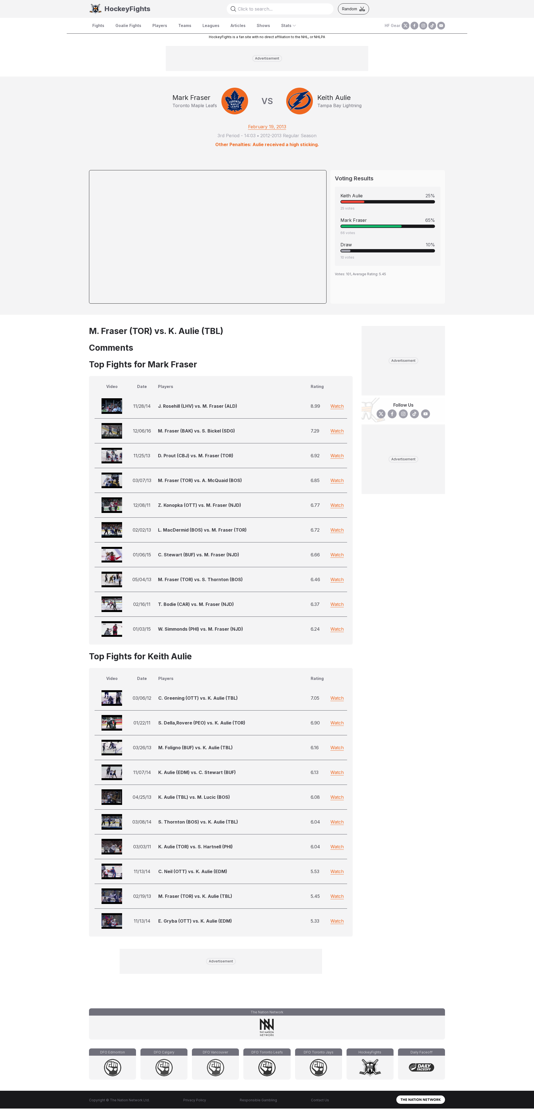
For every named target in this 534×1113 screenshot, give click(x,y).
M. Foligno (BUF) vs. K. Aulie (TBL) (195, 747)
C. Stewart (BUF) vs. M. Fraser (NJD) (198, 554)
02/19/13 (142, 896)
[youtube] (441, 26)
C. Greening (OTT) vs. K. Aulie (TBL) (198, 698)
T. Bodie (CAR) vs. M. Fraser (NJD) (196, 604)
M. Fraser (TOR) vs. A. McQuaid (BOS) (200, 480)
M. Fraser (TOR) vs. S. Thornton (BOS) (200, 579)
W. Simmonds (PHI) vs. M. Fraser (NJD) (200, 629)
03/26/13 (142, 747)
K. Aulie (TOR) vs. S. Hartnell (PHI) (195, 846)
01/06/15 (142, 554)
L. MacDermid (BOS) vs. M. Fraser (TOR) (202, 530)
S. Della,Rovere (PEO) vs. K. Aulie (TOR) (201, 723)
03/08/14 (142, 822)
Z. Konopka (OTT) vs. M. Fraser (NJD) (199, 505)
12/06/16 (142, 431)
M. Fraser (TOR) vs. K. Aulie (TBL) (195, 896)
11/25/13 (142, 455)
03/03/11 (142, 846)
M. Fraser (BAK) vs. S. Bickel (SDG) (196, 431)
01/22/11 (142, 723)
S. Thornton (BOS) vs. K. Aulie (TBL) (198, 822)
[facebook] (414, 26)
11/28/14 (142, 406)
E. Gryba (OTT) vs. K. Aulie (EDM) (195, 921)
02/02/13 (142, 530)
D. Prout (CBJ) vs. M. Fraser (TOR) (195, 455)
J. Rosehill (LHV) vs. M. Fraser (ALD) (197, 406)
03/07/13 (142, 480)
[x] (405, 26)
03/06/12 (142, 698)
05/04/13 (141, 579)
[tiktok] (432, 26)
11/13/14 (142, 871)
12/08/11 (141, 505)
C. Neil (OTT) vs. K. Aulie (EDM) (192, 871)
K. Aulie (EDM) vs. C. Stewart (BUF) (197, 772)
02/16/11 (141, 604)
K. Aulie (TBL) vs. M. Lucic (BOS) (194, 797)
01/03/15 (142, 629)
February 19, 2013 (267, 126)
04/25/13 (142, 797)
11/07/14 (142, 772)
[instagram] (423, 26)
